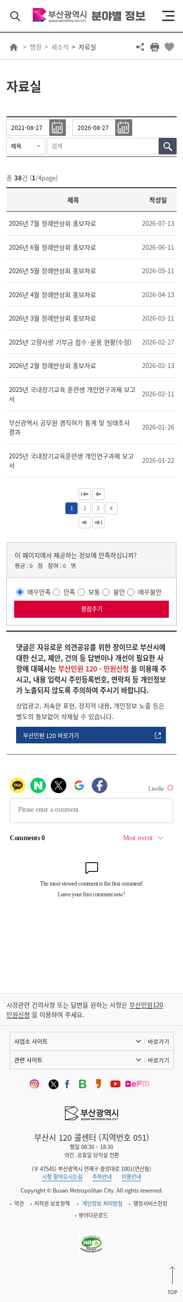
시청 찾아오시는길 (62, 1176)
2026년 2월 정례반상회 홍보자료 (52, 365)
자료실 (87, 46)
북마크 (169, 47)
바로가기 (158, 1041)
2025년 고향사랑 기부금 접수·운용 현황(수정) (70, 342)
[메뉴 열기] (168, 16)
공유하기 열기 (140, 47)
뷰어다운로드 (93, 1215)
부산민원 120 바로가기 (51, 735)
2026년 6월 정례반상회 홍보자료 (52, 247)
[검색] (168, 146)
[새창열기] (36, 1084)
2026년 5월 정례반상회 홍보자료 (52, 270)
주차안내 (102, 1176)
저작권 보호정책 (52, 1203)
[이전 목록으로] (98, 494)
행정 (35, 46)
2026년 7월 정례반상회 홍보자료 (52, 223)
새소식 (60, 46)
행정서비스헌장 (150, 1203)
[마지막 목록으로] (98, 522)
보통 (94, 592)
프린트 (154, 47)
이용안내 (131, 1176)
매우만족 (39, 592)
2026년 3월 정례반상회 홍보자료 (52, 318)
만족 (69, 592)
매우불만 (150, 592)
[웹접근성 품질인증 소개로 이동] (91, 1238)
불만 (119, 592)
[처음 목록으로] (85, 494)
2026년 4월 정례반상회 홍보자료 (52, 294)
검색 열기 (15, 16)
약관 (19, 1203)
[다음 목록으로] (85, 522)
